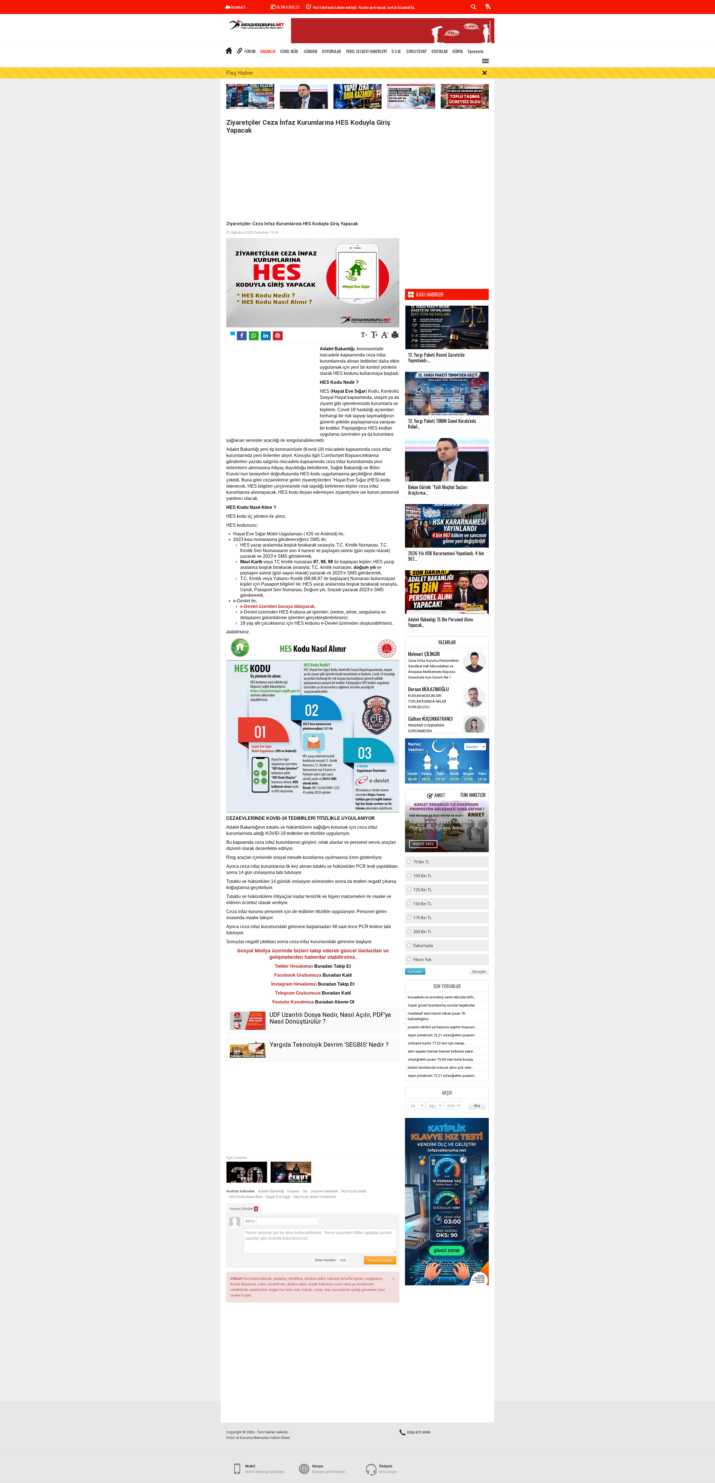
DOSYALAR (440, 51)
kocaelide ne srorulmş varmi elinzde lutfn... (442, 997)
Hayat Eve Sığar (278, 1197)
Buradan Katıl (337, 975)
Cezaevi (293, 1191)
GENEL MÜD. (289, 51)
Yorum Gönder (243, 1209)
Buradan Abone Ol (334, 1002)
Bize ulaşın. (388, 1469)
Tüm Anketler (473, 795)
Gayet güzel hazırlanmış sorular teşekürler (441, 1005)
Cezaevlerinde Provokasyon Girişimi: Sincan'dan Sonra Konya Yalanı (361, 7)
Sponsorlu (475, 51)
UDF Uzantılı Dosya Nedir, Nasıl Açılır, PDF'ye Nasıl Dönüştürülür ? (330, 1018)
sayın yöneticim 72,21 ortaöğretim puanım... (442, 1035)
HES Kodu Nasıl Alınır (246, 1197)
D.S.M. (396, 51)
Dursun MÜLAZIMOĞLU (428, 689)
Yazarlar (447, 642)
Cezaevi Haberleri (324, 1191)
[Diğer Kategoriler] (485, 61)
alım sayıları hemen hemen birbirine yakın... (442, 1051)
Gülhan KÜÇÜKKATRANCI (430, 718)
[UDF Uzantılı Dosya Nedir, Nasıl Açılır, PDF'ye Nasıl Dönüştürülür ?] (248, 1020)
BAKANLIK (267, 51)
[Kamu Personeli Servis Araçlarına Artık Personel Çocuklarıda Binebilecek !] (411, 96)
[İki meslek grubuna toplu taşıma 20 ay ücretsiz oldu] (465, 96)
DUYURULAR (331, 51)
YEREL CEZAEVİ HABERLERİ (366, 51)
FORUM (250, 51)
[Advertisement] (312, 176)
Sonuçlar (479, 971)
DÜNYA (457, 51)
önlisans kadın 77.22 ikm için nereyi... (437, 1043)
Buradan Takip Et (332, 966)
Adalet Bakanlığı (271, 1191)
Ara (477, 1105)
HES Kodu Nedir (354, 1191)
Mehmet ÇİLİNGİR (424, 653)
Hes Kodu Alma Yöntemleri (314, 1197)
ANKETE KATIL (423, 844)
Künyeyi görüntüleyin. (329, 1469)
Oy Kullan (415, 971)
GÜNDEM (310, 51)
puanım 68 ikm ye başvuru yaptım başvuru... (442, 1027)
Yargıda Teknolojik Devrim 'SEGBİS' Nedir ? (329, 1044)
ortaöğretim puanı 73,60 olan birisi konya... (441, 1059)
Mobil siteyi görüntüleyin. (265, 1469)
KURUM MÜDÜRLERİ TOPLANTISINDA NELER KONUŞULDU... (427, 701)
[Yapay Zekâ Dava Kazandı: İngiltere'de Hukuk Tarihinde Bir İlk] (357, 96)
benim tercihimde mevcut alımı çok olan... (441, 1067)
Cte (305, 1191)
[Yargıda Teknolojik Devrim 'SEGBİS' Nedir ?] (248, 1049)
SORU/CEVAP (416, 51)
